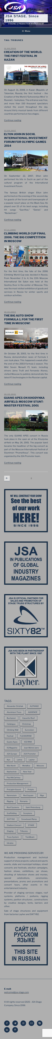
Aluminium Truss (14, 712)
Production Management (17, 783)
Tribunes (24, 831)
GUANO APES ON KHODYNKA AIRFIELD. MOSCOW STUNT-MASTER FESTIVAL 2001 (24, 401)
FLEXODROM (25, 736)
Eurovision (29, 730)
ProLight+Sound (14, 789)
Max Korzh (11, 765)
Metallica (26, 765)
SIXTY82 (11, 819)
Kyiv (8, 760)
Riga (42, 795)
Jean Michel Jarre (31, 748)
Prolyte (31, 789)
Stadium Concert (14, 825)
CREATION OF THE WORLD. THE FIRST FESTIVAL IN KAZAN (23, 55)
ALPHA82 (34, 706)
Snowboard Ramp (29, 819)
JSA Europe (12, 754)
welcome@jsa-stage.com (16, 992)
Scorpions (27, 813)
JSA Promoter (30, 754)
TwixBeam (29, 837)
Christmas (26, 724)
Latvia (19, 760)
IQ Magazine (12, 748)
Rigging (10, 801)
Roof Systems (13, 807)
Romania (23, 801)
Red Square (28, 795)
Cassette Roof (28, 718)
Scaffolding (12, 813)
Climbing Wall (12, 730)
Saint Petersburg (33, 807)
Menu (27, 31)
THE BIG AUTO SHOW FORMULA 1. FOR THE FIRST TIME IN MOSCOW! (23, 319)
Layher (32, 760)
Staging (10, 831)
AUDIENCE (32, 712)
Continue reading (12, 120)
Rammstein (12, 795)
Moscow (40, 765)
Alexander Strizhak (15, 706)
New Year (27, 772)
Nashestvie (12, 772)
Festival (10, 736)
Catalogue (11, 724)
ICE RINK (28, 742)
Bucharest (11, 718)
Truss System (13, 837)
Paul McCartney (13, 777)
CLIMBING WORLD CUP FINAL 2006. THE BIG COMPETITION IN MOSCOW (25, 237)
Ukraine (10, 843)
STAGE (31, 825)
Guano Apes (12, 742)
